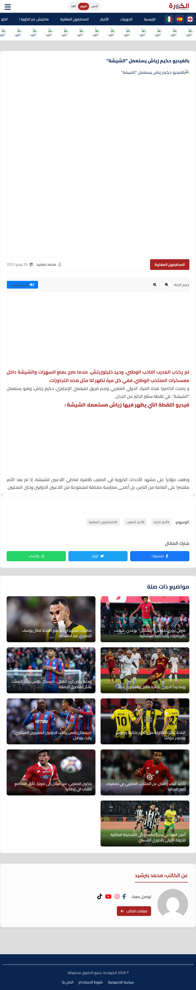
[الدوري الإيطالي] (169, 19)
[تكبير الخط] (155, 284)
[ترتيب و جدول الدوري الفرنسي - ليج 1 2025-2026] (141, 33)
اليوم (83, 6)
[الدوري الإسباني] (179, 19)
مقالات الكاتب (136, 911)
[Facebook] (124, 896)
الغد (73, 6)
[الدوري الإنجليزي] (190, 19)
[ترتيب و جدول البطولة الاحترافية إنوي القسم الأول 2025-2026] (188, 33)
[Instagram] (117, 896)
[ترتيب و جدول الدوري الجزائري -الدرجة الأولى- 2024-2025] (32, 33)
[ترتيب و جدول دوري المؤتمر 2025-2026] (63, 33)
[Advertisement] (98, 332)
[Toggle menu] (9, 6)
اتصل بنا (68, 982)
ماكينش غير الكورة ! (34, 19)
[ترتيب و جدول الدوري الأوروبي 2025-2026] (79, 33)
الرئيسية (150, 19)
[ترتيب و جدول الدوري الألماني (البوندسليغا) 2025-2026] (110, 33)
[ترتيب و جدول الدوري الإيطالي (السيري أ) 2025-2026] (157, 33)
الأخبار (104, 19)
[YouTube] (108, 896)
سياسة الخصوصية (121, 982)
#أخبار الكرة (161, 522)
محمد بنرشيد (46, 264)
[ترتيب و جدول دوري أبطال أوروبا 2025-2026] (95, 33)
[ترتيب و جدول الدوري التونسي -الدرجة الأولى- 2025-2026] (17, 33)
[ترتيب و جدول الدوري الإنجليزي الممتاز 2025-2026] (126, 33)
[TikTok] (99, 896)
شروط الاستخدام (91, 982)
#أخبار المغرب (135, 522)
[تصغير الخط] (166, 284)
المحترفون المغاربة (74, 19)
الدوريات (126, 19)
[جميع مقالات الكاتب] (172, 904)
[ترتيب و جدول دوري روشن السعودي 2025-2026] (48, 33)
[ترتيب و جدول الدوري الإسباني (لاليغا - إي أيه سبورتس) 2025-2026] (172, 33)
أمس (94, 6)
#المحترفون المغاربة (103, 522)
